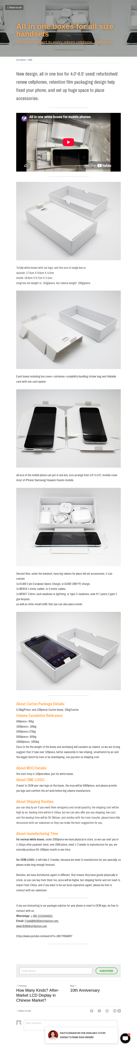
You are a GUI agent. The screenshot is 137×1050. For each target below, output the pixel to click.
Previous (23, 985)
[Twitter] (99, 1010)
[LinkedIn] (107, 1010)
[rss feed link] (119, 1010)
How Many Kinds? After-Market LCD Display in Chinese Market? (37, 995)
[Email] (114, 1010)
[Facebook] (91, 1010)
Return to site (15, 7)
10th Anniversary (85, 990)
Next (72, 985)
